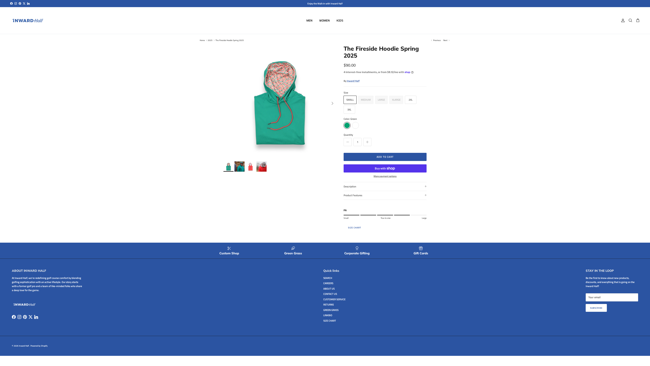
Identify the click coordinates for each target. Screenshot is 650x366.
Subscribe (596, 308)
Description (350, 186)
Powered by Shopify (39, 345)
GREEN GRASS (331, 310)
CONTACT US (330, 294)
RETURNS (328, 305)
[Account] (622, 20)
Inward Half (353, 81)
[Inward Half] (28, 20)
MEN (309, 20)
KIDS (340, 20)
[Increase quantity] (367, 142)
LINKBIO (327, 315)
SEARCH (327, 278)
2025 (210, 40)
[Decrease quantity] (348, 142)
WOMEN (324, 20)
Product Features (353, 195)
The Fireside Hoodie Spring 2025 (229, 40)
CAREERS (328, 283)
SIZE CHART (354, 227)
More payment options (385, 176)
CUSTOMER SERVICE (334, 299)
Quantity (348, 135)
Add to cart (385, 157)
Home (202, 40)
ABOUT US (329, 289)
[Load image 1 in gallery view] (279, 101)
